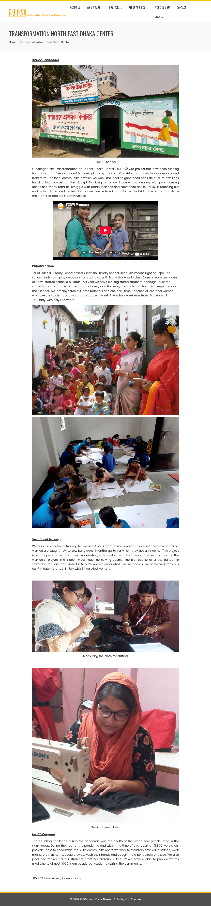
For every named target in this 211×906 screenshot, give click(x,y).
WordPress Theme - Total (105, 899)
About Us (75, 8)
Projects (114, 8)
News (157, 17)
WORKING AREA (162, 8)
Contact (181, 8)
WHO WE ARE (93, 8)
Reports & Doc (137, 8)
